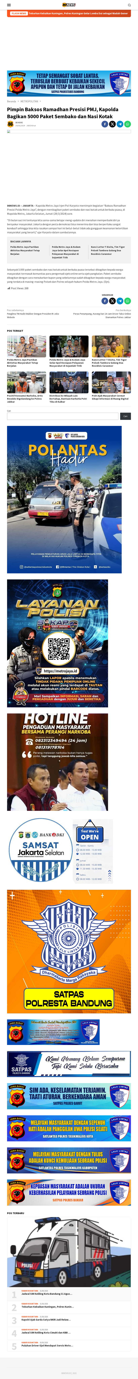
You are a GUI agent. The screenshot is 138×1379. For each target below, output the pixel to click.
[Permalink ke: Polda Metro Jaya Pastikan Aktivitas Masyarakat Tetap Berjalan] (26, 346)
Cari (9, 410)
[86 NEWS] (69, 4)
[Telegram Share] (120, 124)
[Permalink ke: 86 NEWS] (10, 123)
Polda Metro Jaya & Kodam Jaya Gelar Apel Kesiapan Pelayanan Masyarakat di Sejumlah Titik (67, 362)
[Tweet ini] (112, 124)
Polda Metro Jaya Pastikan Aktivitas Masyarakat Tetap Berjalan (25, 250)
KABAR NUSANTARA (30, 1291)
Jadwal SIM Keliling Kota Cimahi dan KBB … (46, 1332)
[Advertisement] (69, 42)
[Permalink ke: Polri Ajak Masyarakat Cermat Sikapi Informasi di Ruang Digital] (111, 382)
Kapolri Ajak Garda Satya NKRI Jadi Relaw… (46, 1319)
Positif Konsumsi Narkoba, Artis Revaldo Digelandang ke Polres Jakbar (25, 398)
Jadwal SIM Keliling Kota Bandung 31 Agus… (47, 1293)
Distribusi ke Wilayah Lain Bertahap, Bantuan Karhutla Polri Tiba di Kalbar (68, 398)
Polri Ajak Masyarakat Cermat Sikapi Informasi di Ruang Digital (110, 397)
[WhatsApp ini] (127, 124)
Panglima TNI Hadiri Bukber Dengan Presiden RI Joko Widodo (33, 314)
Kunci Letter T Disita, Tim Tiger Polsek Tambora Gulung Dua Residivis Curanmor (108, 250)
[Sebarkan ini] (104, 124)
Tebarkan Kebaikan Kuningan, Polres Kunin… (48, 1306)
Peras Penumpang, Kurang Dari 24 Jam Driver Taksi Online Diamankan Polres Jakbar (102, 314)
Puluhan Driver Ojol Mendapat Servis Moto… (47, 1345)
